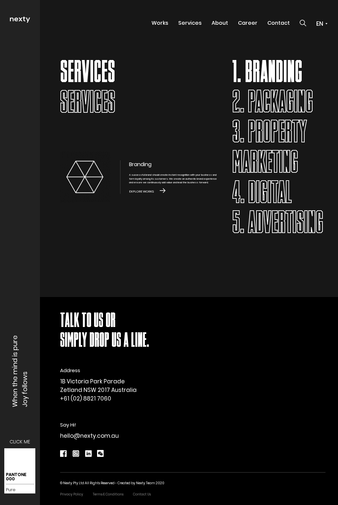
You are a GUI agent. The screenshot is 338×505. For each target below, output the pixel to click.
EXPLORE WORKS (141, 191)
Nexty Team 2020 (150, 483)
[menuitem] (160, 23)
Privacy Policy (71, 494)
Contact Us (142, 494)
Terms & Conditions (108, 494)
